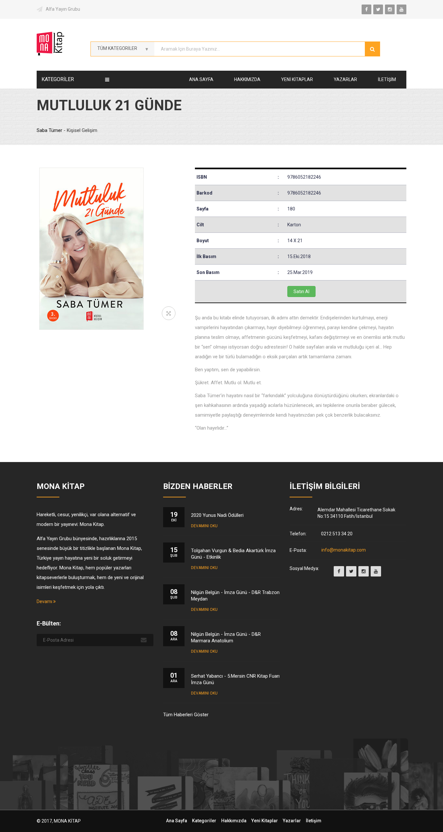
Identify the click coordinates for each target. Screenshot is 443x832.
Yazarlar (345, 79)
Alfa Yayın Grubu (63, 9)
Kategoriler (204, 821)
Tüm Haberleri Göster (186, 715)
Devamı (45, 601)
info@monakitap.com (343, 550)
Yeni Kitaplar (297, 79)
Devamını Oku (204, 526)
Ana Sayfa (201, 79)
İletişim (387, 79)
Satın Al (301, 291)
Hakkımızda (247, 79)
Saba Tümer (50, 130)
